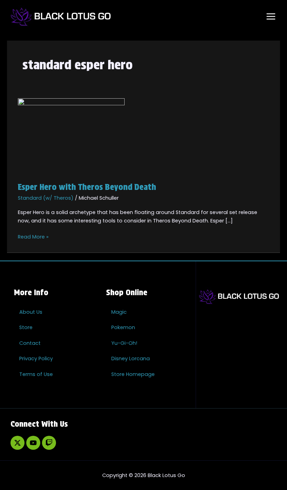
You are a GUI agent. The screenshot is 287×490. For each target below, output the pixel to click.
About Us (30, 311)
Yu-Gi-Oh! (124, 343)
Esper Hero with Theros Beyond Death (87, 187)
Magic (119, 311)
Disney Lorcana (130, 358)
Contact (30, 343)
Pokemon (123, 327)
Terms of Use (36, 374)
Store (26, 327)
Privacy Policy (36, 358)
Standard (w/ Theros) (46, 197)
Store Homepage (133, 374)
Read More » (33, 236)
